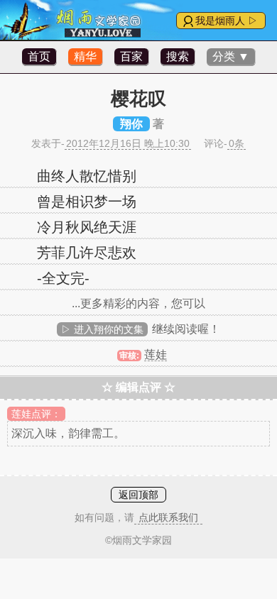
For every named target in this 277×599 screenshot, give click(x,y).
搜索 (177, 56)
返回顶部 (138, 494)
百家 (131, 56)
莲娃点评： (36, 413)
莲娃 (155, 354)
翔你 (131, 124)
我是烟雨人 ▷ (226, 20)
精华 (85, 56)
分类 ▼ (230, 56)
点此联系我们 (168, 517)
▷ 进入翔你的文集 (102, 329)
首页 (39, 56)
